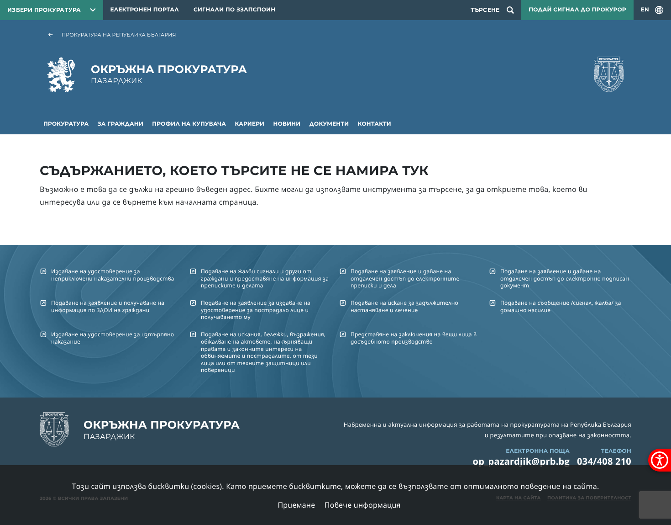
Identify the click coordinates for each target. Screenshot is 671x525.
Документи (329, 124)
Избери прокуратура (44, 9)
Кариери (250, 124)
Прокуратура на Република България (119, 35)
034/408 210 (604, 461)
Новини (287, 124)
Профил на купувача (189, 124)
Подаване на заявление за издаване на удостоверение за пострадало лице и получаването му (255, 310)
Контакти (374, 124)
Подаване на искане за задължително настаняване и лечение (404, 306)
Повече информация (363, 505)
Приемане (296, 505)
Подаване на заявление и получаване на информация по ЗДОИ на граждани (107, 306)
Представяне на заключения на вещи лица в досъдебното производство (414, 337)
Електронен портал (144, 9)
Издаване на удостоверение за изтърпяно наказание (112, 337)
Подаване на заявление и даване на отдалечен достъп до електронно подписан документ (564, 278)
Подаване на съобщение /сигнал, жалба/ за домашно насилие (560, 306)
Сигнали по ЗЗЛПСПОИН (234, 9)
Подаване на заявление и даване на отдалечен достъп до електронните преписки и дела (405, 278)
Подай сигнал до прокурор (577, 9)
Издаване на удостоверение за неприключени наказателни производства (112, 274)
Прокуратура (66, 124)
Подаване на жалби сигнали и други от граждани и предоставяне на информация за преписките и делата (265, 278)
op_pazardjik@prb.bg (521, 461)
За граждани (120, 124)
